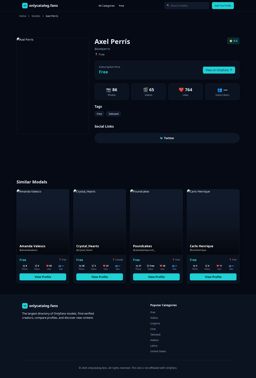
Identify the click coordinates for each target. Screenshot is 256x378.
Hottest (154, 340)
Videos (154, 317)
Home (22, 16)
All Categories (107, 5)
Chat (153, 329)
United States (158, 351)
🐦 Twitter (167, 138)
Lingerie (155, 323)
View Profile (43, 277)
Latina (153, 345)
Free (121, 5)
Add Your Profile (223, 5)
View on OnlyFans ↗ (219, 70)
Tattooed (113, 113)
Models (36, 16)
